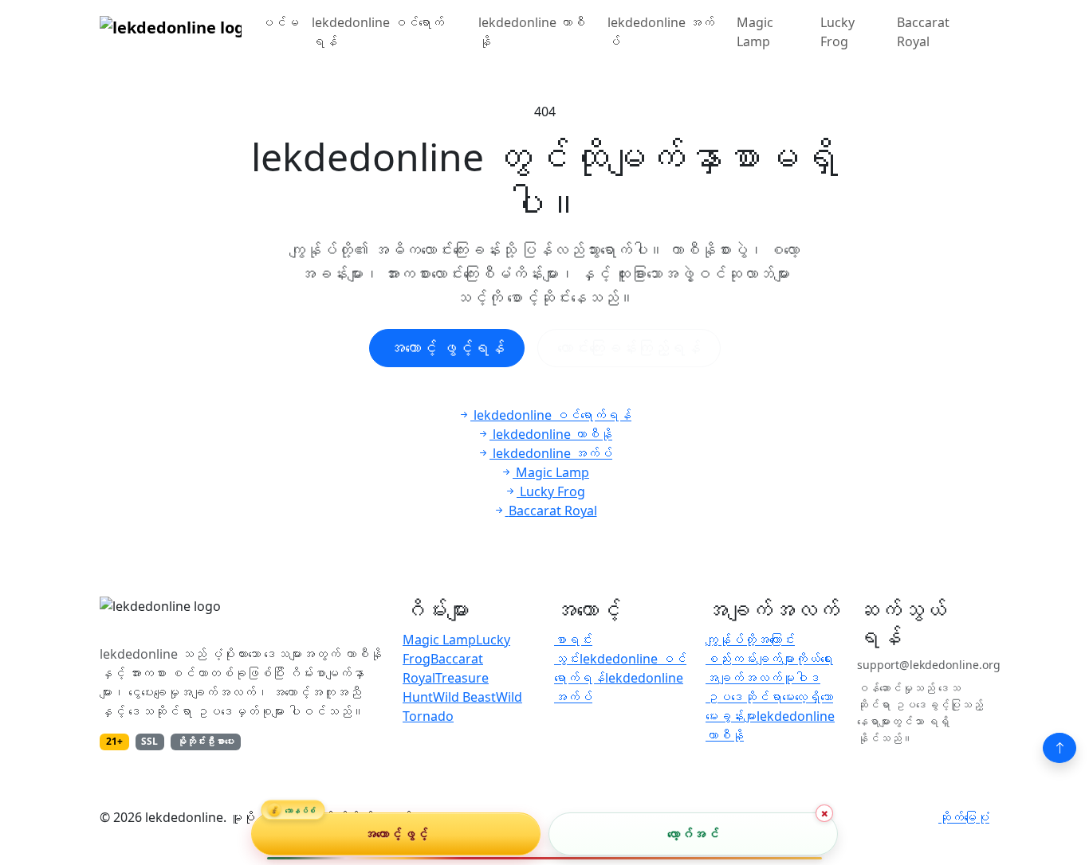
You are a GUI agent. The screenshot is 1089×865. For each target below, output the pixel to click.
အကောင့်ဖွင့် (396, 834)
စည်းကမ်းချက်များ (750, 658)
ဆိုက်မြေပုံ (963, 817)
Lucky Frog (837, 32)
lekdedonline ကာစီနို (531, 32)
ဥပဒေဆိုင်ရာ (744, 697)
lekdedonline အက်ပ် (660, 32)
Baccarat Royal (923, 32)
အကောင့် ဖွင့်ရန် (447, 347)
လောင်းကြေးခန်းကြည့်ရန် (629, 347)
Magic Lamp (755, 32)
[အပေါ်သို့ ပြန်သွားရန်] (1059, 748)
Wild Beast (464, 697)
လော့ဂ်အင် (693, 834)
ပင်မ (280, 22)
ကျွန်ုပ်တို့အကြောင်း (750, 639)
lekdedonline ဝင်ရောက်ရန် (378, 32)
